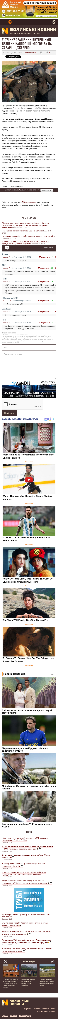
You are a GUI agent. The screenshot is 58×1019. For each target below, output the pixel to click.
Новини (29, 832)
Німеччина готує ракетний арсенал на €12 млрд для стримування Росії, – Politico (25, 838)
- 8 (55, 257)
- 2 (55, 281)
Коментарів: (30, 52)
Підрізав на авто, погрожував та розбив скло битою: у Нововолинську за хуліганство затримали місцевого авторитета (25, 225)
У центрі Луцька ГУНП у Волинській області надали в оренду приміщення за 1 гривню (25, 242)
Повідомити (46, 190)
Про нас (5, 1015)
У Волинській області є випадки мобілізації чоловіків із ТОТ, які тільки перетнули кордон (10, 983)
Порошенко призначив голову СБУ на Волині (22, 230)
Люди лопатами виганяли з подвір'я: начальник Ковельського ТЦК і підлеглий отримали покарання (24, 881)
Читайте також (29, 217)
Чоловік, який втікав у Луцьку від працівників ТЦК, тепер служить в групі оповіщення (26, 932)
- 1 (55, 311)
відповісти (45, 257)
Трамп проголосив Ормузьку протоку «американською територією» (26, 915)
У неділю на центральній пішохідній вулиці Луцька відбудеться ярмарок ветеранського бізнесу (24, 873)
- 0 (55, 268)
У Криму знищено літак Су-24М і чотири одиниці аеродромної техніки (23, 864)
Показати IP (6, 257)
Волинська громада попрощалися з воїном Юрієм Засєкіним (28, 982)
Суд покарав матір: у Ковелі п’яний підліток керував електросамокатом (25, 923)
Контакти (13, 1015)
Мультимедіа (29, 961)
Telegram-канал (29, 202)
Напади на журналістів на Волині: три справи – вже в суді (27, 236)
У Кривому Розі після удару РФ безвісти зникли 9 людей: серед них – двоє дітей (27, 949)
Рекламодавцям (25, 1015)
